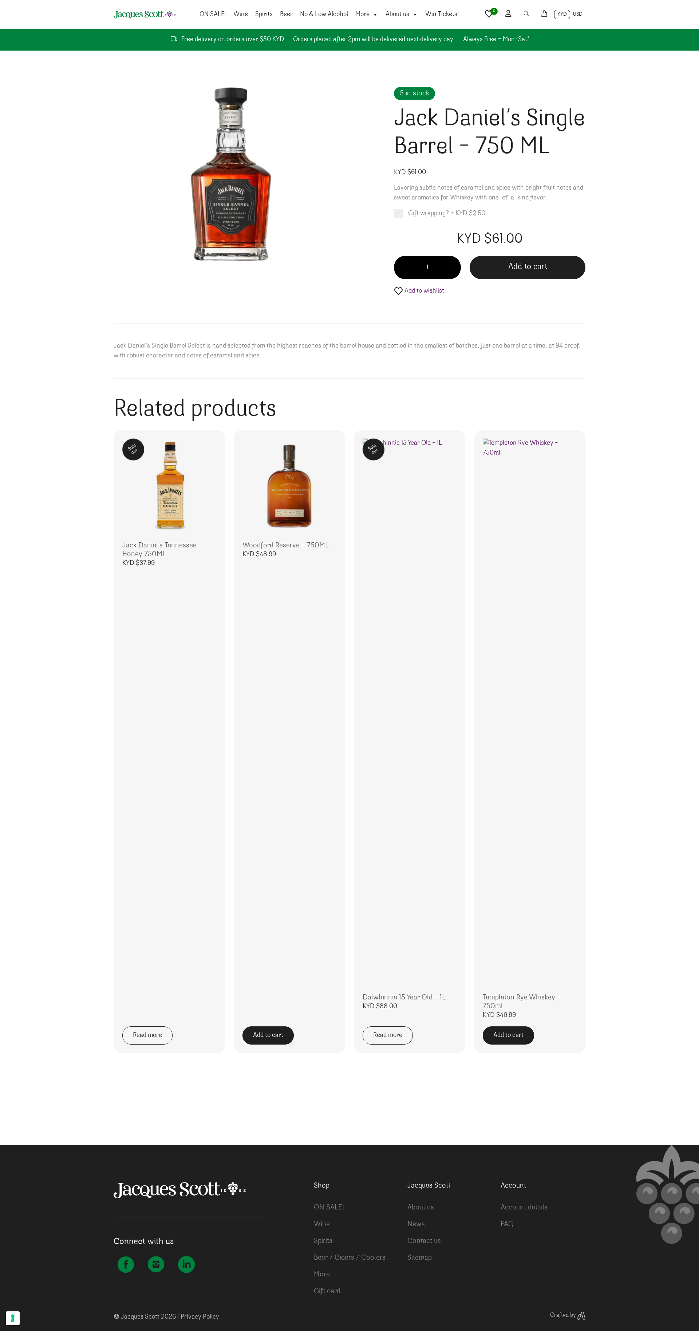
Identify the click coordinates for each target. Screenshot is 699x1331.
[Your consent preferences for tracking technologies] (13, 1318)
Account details (524, 1207)
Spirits (264, 14)
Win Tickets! (442, 14)
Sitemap (419, 1257)
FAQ (507, 1224)
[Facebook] (126, 1266)
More (362, 14)
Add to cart (527, 267)
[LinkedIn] (186, 1266)
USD (577, 14)
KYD (562, 14)
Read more (147, 1035)
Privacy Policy (200, 1317)
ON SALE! (213, 14)
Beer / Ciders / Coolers (350, 1257)
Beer (286, 14)
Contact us (424, 1241)
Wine (240, 14)
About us (397, 14)
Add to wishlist (423, 291)
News (416, 1224)
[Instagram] (156, 1266)
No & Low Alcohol (324, 14)
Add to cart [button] (268, 1035)
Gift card (327, 1291)
